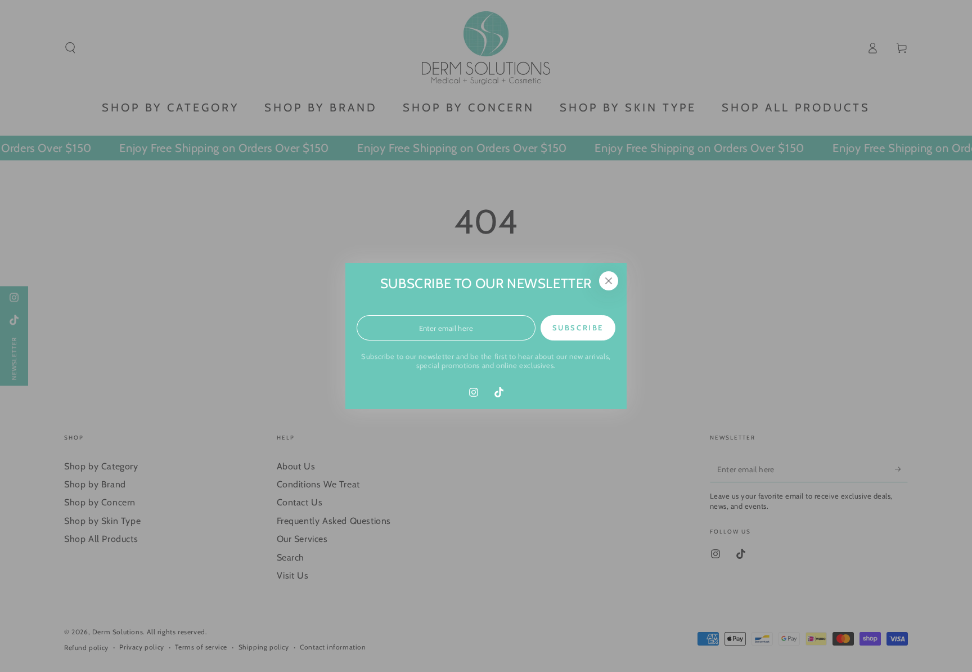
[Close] (608, 280)
